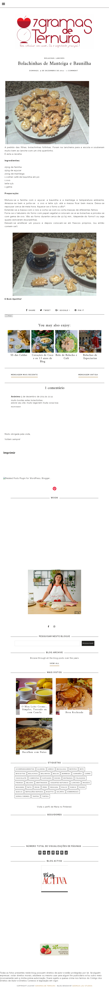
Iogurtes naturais (59, 782)
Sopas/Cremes (23, 796)
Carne (88, 773)
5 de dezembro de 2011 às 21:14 (37, 397)
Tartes (36, 796)
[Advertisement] (54, 918)
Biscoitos (20, 773)
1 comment (72, 71)
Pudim (82, 787)
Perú (45, 787)
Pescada (54, 787)
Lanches (60, 58)
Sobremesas (73, 792)
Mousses (20, 787)
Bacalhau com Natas (34, 752)
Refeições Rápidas (34, 792)
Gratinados (41, 782)
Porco (73, 787)
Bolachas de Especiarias (90, 357)
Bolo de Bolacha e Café (66, 357)
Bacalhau (61, 769)
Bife (82, 769)
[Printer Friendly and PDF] (9, 316)
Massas (86, 782)
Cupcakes (46, 778)
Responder (16, 407)
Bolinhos (45, 773)
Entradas (68, 778)
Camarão (77, 773)
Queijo (19, 792)
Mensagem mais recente (24, 375)
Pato (29, 787)
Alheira (41, 769)
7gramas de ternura (45, 986)
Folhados (80, 778)
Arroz (51, 769)
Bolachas (49, 58)
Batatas (73, 769)
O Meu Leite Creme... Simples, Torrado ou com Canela (34, 710)
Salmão (60, 792)
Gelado (29, 782)
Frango (19, 782)
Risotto (50, 792)
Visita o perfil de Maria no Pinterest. (54, 807)
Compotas (34, 778)
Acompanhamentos (25, 769)
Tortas (45, 796)
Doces (57, 778)
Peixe (37, 787)
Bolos (56, 773)
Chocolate (21, 778)
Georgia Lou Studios (82, 986)
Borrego (66, 773)
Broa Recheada (74, 712)
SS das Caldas (19, 355)
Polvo (64, 787)
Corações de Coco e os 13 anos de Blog (42, 358)
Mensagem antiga (88, 375)
